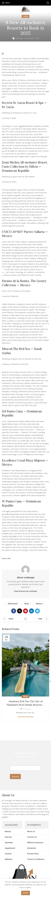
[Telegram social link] (37, 610)
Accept (25, 893)
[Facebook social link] (13, 610)
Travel (25, 16)
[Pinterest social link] (25, 610)
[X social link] (19, 610)
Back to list (25, 618)
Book (27, 603)
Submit (15, 776)
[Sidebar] (3, 272)
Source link (6, 558)
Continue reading (25, 717)
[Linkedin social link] (31, 610)
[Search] (47, 2)
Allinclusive (12, 603)
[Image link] (25, 876)
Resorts (39, 603)
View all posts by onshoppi (25, 591)
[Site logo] (25, 9)
